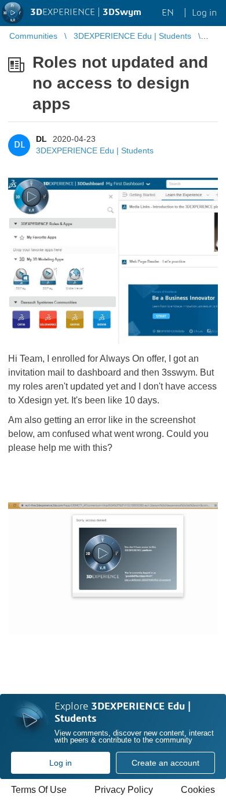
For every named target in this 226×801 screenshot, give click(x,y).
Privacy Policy (123, 790)
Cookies (198, 790)
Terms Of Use (39, 790)
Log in (60, 762)
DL (41, 139)
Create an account (165, 762)
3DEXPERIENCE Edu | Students (95, 150)
